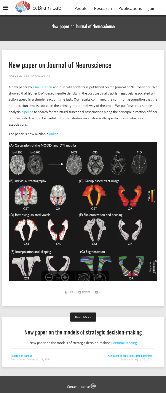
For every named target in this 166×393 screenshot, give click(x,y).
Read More (83, 317)
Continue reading (124, 343)
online (53, 134)
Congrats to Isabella (21, 355)
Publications (130, 8)
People (81, 8)
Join (152, 8)
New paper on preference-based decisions (130, 355)
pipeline (27, 112)
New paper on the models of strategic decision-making (83, 331)
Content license (79, 386)
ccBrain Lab (46, 7)
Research (103, 8)
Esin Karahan (42, 87)
